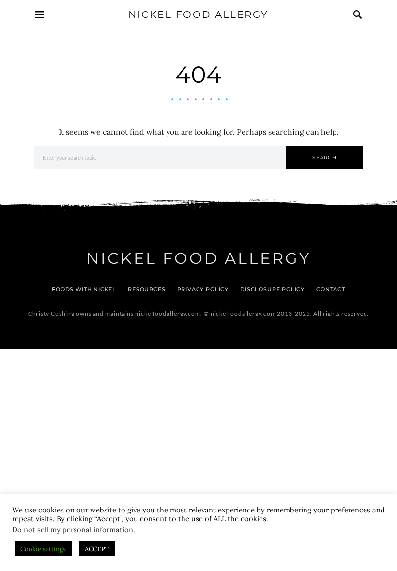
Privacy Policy (203, 289)
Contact (330, 289)
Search (324, 157)
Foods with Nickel (84, 289)
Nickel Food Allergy (198, 14)
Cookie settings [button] (43, 549)
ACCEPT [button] (97, 549)
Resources (146, 289)
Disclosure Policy (272, 289)
